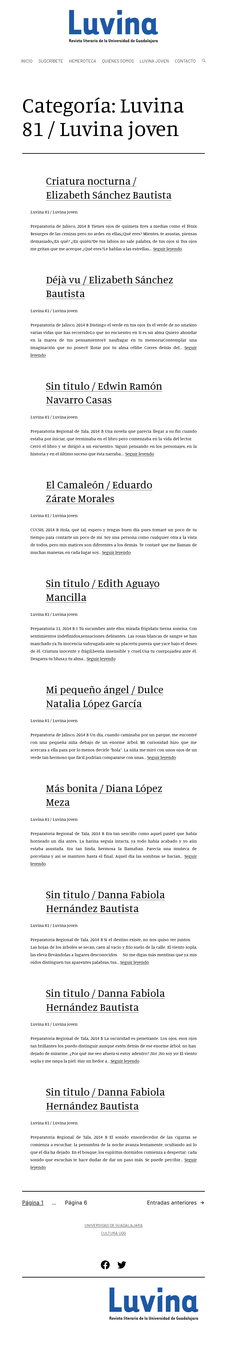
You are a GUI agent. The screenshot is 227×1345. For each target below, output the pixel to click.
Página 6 (76, 1202)
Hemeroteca (82, 60)
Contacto (185, 60)
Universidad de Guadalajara (113, 1225)
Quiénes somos (118, 60)
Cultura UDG (113, 1232)
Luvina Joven (154, 60)
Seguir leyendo (167, 248)
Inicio (27, 60)
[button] (204, 60)
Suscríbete (51, 60)
